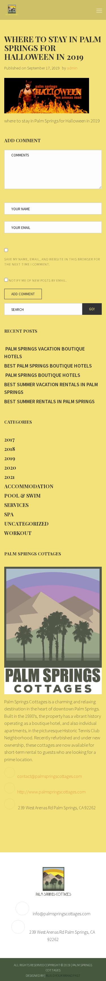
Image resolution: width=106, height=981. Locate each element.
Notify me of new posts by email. (38, 280)
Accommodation (28, 486)
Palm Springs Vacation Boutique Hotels (44, 352)
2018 (9, 448)
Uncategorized (26, 523)
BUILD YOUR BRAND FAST (63, 975)
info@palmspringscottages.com (61, 913)
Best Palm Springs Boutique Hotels (48, 365)
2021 (9, 476)
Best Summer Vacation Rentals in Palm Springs (51, 388)
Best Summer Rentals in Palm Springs (49, 401)
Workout (18, 533)
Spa (9, 514)
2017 (9, 439)
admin (72, 68)
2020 (10, 467)
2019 (9, 458)
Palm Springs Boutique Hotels (42, 375)
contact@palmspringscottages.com (49, 776)
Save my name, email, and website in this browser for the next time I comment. (52, 261)
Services (16, 505)
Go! (92, 309)
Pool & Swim (22, 495)
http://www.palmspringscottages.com (51, 792)
